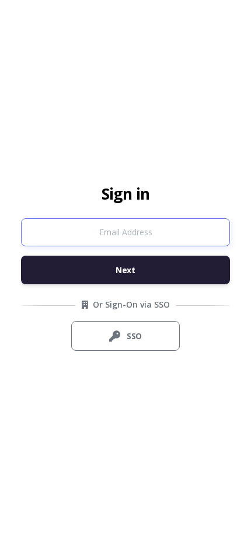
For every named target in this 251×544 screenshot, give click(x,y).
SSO (133, 335)
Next (125, 270)
